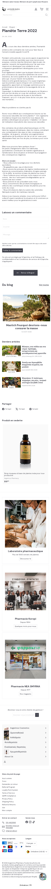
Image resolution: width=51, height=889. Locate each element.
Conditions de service (28, 259)
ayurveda (25, 370)
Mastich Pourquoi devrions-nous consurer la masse (26, 327)
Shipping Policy (8, 802)
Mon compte (7, 810)
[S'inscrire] (37, 715)
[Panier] (41, 9)
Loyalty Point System (10, 790)
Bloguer (12, 27)
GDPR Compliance (9, 796)
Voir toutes (44, 285)
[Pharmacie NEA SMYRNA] (25, 659)
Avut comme (7, 778)
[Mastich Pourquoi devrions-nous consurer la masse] (26, 308)
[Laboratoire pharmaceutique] (25, 524)
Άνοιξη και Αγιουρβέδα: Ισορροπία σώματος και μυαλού (32, 364)
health (24, 385)
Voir (3, 808)
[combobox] (25, 15)
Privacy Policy (7, 799)
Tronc (4, 781)
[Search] (46, 15)
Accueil (4, 27)
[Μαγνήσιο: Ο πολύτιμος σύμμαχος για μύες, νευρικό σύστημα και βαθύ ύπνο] (11, 382)
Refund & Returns (9, 805)
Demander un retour (10, 784)
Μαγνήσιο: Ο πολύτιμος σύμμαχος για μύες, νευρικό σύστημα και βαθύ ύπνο (34, 380)
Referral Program (8, 787)
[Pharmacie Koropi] (25, 591)
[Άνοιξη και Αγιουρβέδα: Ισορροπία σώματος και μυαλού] (11, 366)
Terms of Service (8, 793)
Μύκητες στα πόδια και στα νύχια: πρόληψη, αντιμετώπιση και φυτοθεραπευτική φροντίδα (34, 350)
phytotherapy (27, 356)
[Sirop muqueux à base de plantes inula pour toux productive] (25, 454)
